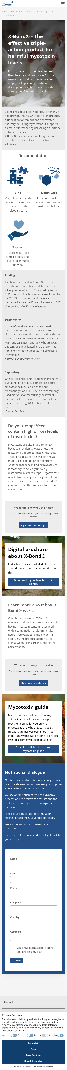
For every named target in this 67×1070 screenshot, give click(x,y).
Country (14, 917)
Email (13, 873)
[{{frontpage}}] (7, 3)
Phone (13, 887)
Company (15, 902)
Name (13, 858)
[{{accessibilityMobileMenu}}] (63, 3)
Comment (15, 931)
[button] (33, 1002)
